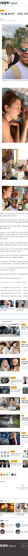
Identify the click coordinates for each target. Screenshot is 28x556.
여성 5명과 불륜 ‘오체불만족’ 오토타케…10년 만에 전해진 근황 (21, 514)
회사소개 (26, 543)
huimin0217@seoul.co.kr (14, 278)
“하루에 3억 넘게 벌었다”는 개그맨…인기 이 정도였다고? (10, 532)
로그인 (22, 543)
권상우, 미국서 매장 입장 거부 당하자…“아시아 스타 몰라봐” (10, 526)
